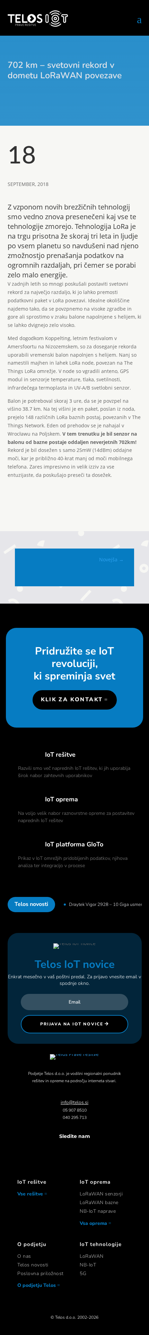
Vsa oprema (93, 1223)
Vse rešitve (30, 1194)
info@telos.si (74, 1102)
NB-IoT (88, 1265)
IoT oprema (61, 799)
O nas (24, 1256)
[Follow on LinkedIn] (81, 1149)
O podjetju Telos (36, 1285)
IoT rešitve (60, 754)
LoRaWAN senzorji (101, 1194)
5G (83, 1273)
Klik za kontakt (72, 699)
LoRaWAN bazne (99, 1202)
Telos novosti (33, 1265)
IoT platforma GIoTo (74, 844)
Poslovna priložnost (40, 1273)
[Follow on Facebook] (53, 1149)
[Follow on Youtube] (95, 1149)
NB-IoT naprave (98, 1211)
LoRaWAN (92, 1256)
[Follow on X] (67, 1149)
